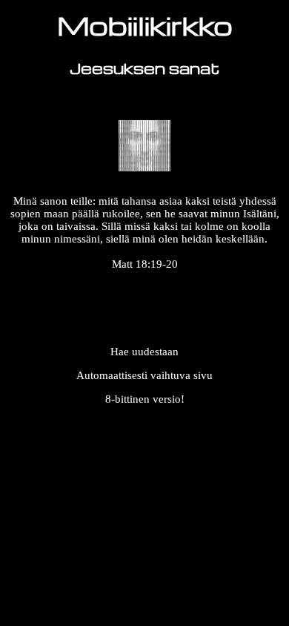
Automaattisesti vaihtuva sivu (144, 375)
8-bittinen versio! (145, 399)
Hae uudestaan (144, 352)
